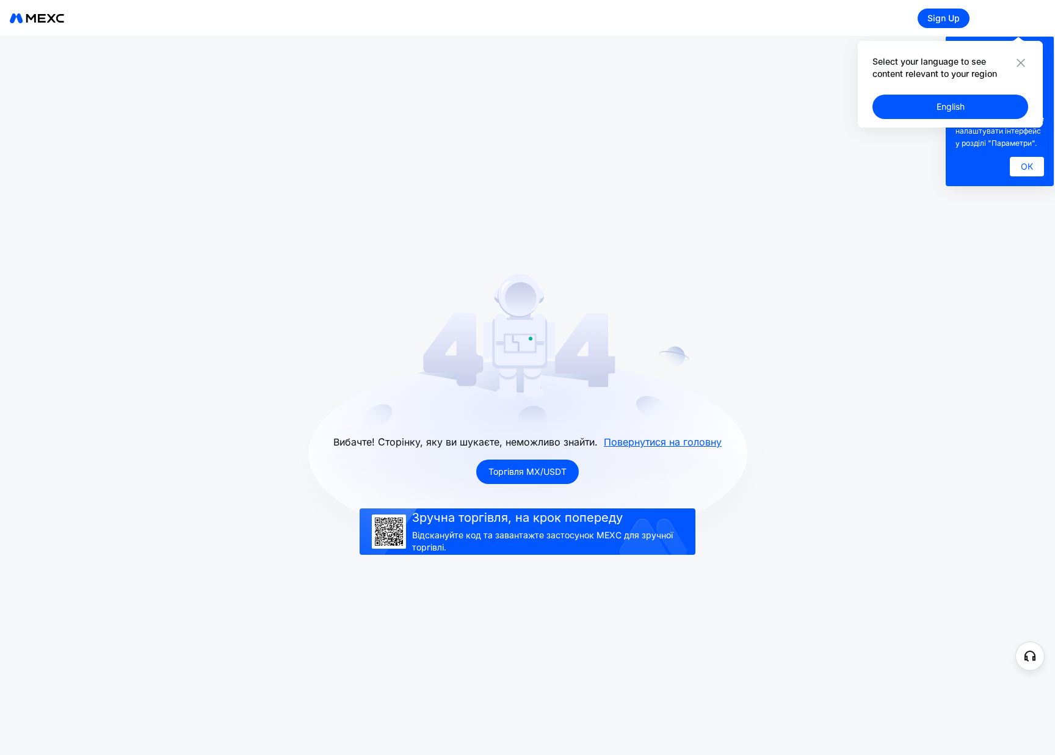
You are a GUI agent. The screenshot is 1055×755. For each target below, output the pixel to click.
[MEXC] (37, 18)
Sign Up (943, 18)
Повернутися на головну (663, 442)
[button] (1030, 656)
